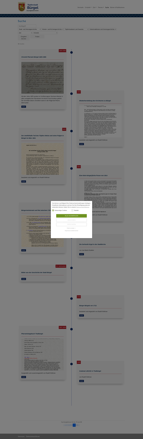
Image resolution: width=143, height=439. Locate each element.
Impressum (68, 230)
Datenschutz (75, 230)
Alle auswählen (71, 215)
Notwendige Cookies (61, 210)
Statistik (76, 210)
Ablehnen (72, 220)
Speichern (71, 224)
